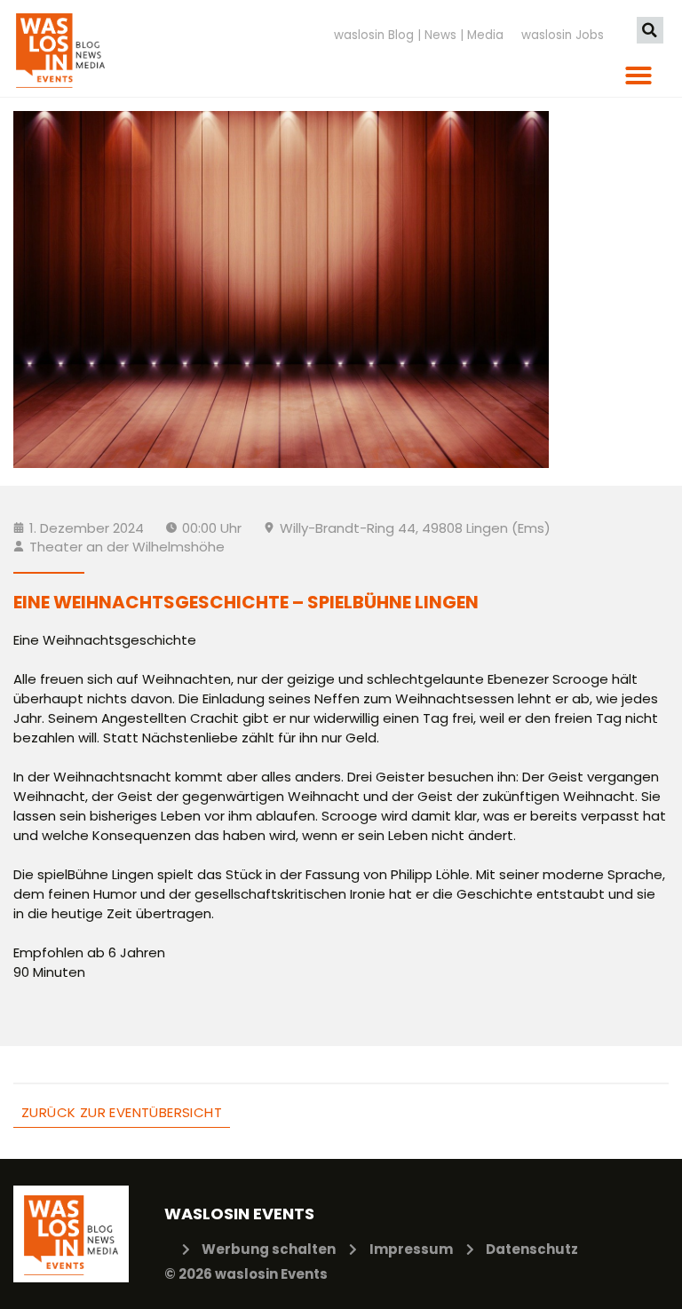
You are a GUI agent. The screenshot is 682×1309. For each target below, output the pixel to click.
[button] (650, 30)
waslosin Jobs (562, 35)
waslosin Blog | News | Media (419, 35)
